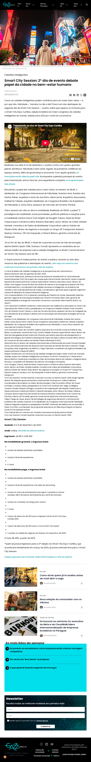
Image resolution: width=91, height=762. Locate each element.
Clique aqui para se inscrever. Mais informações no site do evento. (38, 556)
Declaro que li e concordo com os (28, 721)
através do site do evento (31, 430)
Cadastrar (45, 726)
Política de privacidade (39, 751)
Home (19, 5)
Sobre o (56, 755)
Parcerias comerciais (42, 755)
